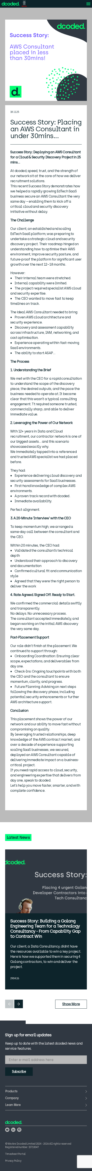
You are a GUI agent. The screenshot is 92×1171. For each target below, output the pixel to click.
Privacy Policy (13, 1160)
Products (11, 1091)
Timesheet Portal (15, 1153)
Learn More (13, 1105)
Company (12, 1098)
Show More (71, 1004)
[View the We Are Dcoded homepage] (10, 4)
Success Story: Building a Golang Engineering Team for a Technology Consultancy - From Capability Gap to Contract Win (45, 928)
